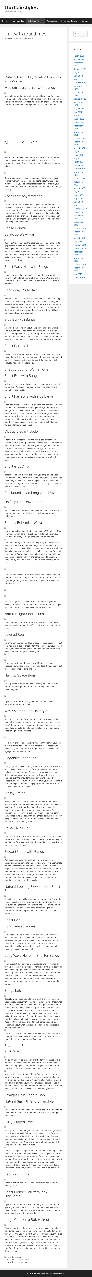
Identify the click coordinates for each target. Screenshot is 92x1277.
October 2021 (79, 138)
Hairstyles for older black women (19, 1259)
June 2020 (78, 195)
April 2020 (78, 202)
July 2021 (77, 151)
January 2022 (79, 122)
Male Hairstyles (17, 21)
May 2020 (78, 198)
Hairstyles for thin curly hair (17, 1262)
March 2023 (78, 79)
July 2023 (77, 72)
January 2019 (79, 248)
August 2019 (79, 238)
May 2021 (77, 158)
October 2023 (79, 69)
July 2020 (77, 192)
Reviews (85, 21)
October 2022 (79, 99)
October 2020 (79, 178)
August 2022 (79, 108)
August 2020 (79, 188)
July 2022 (77, 112)
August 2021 (79, 148)
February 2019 (80, 245)
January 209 (79, 277)
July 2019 (77, 241)
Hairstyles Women (35, 21)
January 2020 (79, 212)
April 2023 (78, 76)
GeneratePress (59, 1273)
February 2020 (80, 209)
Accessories (52, 21)
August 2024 (79, 59)
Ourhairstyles (21, 7)
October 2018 (79, 264)
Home (4, 21)
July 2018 (77, 274)
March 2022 (78, 119)
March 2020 (78, 205)
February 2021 (79, 165)
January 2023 (79, 83)
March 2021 (78, 162)
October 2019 (79, 228)
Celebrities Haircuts (69, 21)
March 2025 (78, 56)
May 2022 (77, 115)
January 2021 (79, 169)
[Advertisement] (33, 59)
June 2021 (78, 155)
